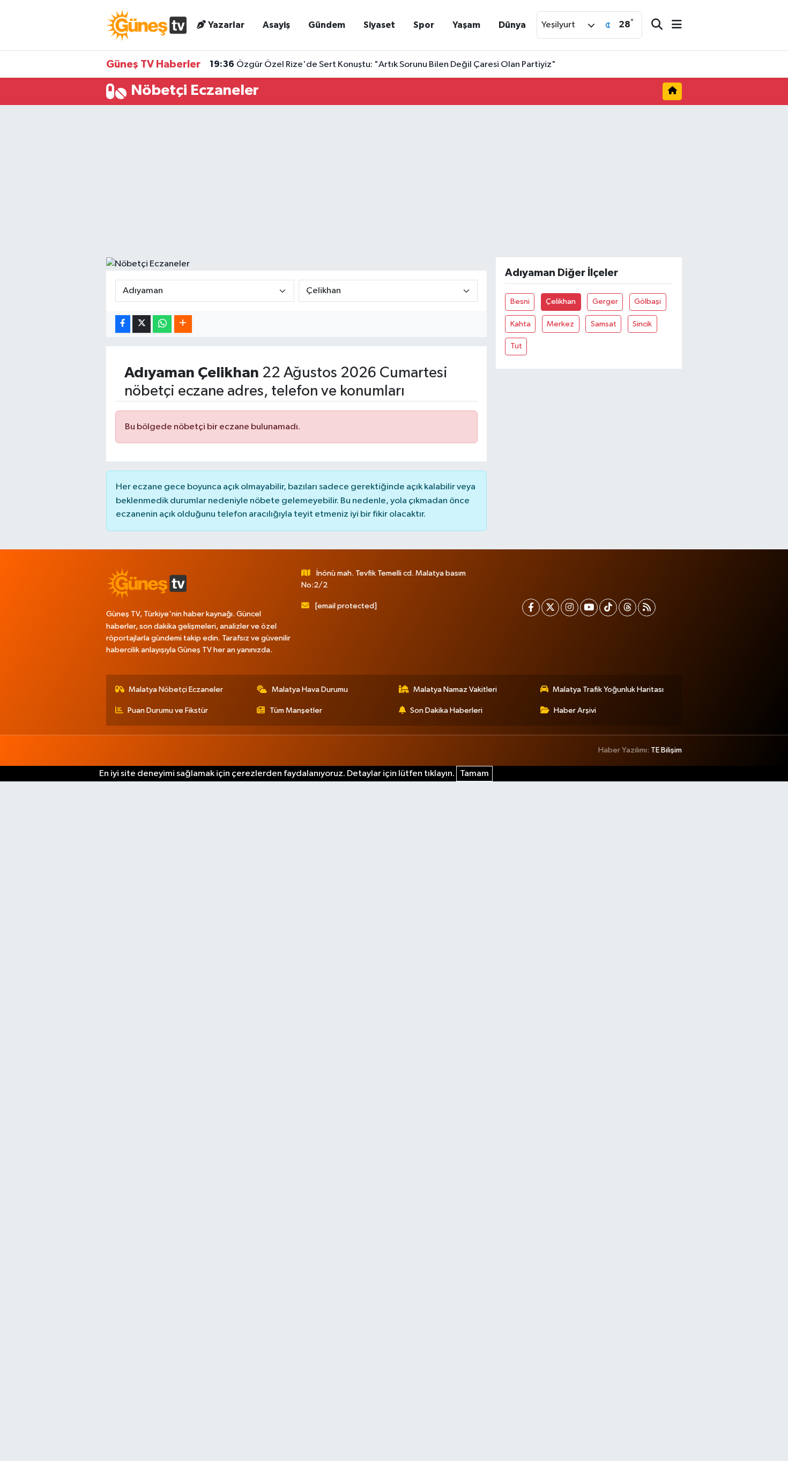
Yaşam (466, 24)
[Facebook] (531, 607)
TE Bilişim (666, 750)
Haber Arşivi (575, 710)
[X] (550, 607)
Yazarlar (226, 24)
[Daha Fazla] (183, 324)
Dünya (512, 24)
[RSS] (647, 607)
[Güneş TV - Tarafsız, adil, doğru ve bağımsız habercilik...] (146, 25)
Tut (516, 346)
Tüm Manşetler (296, 710)
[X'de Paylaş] (141, 324)
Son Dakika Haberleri (446, 710)
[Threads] (627, 607)
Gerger (605, 301)
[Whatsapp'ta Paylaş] (162, 324)
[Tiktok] (608, 607)
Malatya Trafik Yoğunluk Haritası (608, 689)
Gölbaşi (647, 301)
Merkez (560, 324)
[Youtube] (589, 607)
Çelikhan (561, 301)
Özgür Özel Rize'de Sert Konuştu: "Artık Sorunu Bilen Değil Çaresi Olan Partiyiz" (383, 64)
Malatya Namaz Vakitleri (455, 689)
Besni (520, 301)
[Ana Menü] (672, 25)
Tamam (474, 773)
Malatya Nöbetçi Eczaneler (176, 689)
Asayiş (276, 24)
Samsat (603, 324)
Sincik (642, 324)
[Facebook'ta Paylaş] (122, 324)
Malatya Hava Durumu (310, 689)
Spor (423, 24)
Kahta (520, 324)
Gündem (326, 24)
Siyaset (379, 24)
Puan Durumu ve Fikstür (168, 710)
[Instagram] (569, 607)
